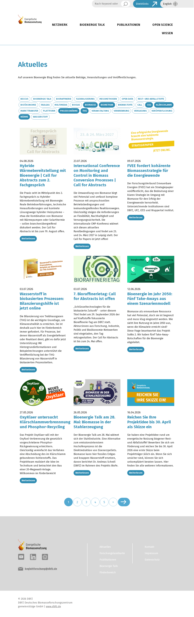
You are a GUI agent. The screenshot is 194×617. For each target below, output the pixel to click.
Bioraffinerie (63, 98)
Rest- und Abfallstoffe (151, 98)
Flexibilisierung (85, 98)
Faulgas (45, 104)
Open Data (127, 98)
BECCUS (24, 98)
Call (139, 104)
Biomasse (90, 104)
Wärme (24, 116)
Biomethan (107, 104)
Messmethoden (108, 98)
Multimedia (61, 104)
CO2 (149, 104)
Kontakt (149, 546)
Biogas (76, 104)
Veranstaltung (100, 110)
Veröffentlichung (162, 110)
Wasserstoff (40, 116)
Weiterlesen (28, 238)
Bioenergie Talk (92, 25)
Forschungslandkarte (112, 553)
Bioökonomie (28, 104)
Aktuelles (105, 546)
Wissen (167, 33)
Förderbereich (108, 572)
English (167, 3)
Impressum (151, 553)
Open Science (162, 25)
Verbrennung (121, 110)
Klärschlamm (164, 104)
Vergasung (140, 110)
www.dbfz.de (53, 606)
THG (84, 110)
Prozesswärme (69, 110)
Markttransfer (29, 110)
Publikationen (128, 25)
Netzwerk (59, 25)
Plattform (49, 110)
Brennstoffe (125, 104)
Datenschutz (152, 559)
